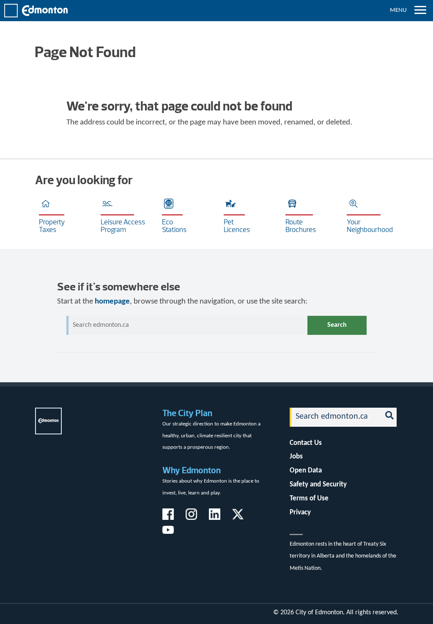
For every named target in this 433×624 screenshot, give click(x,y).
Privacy (300, 512)
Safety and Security (318, 484)
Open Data (306, 470)
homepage (112, 302)
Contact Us (306, 443)
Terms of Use (309, 498)
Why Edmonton (191, 470)
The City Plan (187, 413)
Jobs (296, 456)
